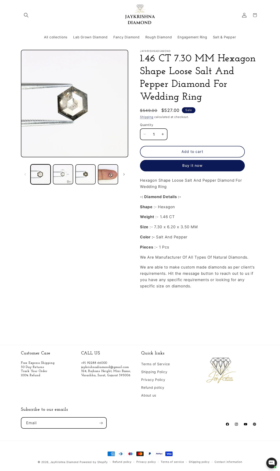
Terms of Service (155, 364)
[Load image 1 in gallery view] (40, 174)
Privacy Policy (153, 380)
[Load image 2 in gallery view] (63, 174)
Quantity (146, 125)
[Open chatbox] (271, 463)
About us (148, 395)
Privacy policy (146, 461)
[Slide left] (25, 174)
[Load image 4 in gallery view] (108, 174)
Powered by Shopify (94, 462)
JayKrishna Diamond (64, 462)
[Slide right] (124, 174)
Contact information (228, 461)
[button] (26, 15)
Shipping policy (199, 461)
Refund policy (152, 388)
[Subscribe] (101, 423)
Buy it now (192, 165)
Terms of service (172, 461)
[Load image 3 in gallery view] (85, 174)
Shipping (146, 117)
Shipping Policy (154, 372)
